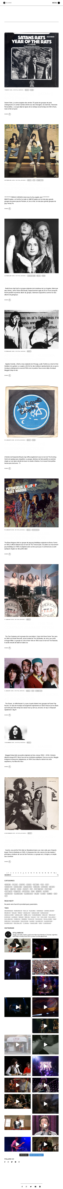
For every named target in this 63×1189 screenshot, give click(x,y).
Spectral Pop (18, 923)
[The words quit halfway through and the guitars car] (45, 986)
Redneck (38, 891)
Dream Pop (7, 912)
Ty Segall (26, 923)
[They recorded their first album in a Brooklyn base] (17, 1122)
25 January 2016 (9, 440)
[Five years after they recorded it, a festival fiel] (45, 967)
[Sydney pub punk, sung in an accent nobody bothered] (17, 1085)
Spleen (37, 893)
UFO (6, 896)
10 (31, 873)
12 (36, 873)
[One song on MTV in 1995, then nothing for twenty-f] (45, 1104)
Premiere (24, 919)
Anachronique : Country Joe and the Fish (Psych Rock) (30, 841)
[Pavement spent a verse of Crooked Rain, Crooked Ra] (45, 948)
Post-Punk (48, 889)
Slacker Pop (8, 893)
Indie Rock (52, 914)
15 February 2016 (9, 351)
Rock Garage (15, 921)
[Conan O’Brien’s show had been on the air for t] (45, 1125)
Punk (31, 90)
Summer (49, 893)
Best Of (25, 910)
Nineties (13, 889)
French (20, 912)
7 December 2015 (9, 742)
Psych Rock (35, 529)
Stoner (43, 893)
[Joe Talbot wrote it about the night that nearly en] (17, 1101)
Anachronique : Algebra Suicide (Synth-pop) (29, 357)
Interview (7, 917)
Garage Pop (8, 886)
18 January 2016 (9, 529)
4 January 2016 (8, 690)
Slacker (45, 891)
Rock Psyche (24, 921)
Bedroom (7, 884)
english (14, 912)
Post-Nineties (38, 889)
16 (48, 873)
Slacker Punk (18, 893)
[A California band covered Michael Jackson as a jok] (45, 1007)
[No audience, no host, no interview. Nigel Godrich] (45, 1026)
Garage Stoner (9, 914)
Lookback (14, 917)
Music (27, 90)
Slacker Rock (28, 893)
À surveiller (47, 923)
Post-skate (51, 917)
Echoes (29, 884)
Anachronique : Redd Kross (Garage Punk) (25, 281)
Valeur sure (33, 923)
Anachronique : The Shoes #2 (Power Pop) (31, 696)
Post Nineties (8, 919)
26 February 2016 (9, 180)
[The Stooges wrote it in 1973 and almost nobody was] (17, 1044)
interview (44, 886)
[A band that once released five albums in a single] (45, 1085)
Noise (19, 889)
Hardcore (36, 886)
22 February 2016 (9, 275)
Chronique (40, 910)
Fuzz (47, 884)
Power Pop (40, 180)
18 (54, 873)
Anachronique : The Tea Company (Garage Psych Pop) (29, 627)
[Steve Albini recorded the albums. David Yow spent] (17, 970)
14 (42, 873)
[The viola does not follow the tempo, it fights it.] (45, 1044)
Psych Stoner (48, 919)
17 (51, 873)
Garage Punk (31, 275)
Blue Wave (32, 910)
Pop (34, 180)
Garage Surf (18, 914)
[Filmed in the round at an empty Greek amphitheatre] (17, 945)
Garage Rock (28, 886)
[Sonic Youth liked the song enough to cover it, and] (17, 1007)
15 (45, 873)
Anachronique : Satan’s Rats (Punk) (28, 96)
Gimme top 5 (27, 914)
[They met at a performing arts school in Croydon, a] (45, 1144)
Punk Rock (7, 921)
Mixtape (52, 886)
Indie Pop (45, 914)
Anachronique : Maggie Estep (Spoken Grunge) (28, 748)
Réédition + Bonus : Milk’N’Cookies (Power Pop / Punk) (27, 188)
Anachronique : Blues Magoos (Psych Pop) (27, 536)
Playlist (25, 889)
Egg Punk (36, 884)
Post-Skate (8, 891)
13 (39, 873)
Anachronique (8, 910)
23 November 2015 (9, 833)
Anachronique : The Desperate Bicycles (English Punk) (24, 448)
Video (40, 923)
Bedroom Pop (18, 910)
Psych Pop (31, 919)
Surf (55, 893)
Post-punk (44, 917)
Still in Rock (20, 180)
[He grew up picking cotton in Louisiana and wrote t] (17, 1066)
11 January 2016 (9, 619)
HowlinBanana (36, 914)
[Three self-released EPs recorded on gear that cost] (45, 1066)
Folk (42, 884)
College (14, 884)
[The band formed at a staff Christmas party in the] (17, 1144)
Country (22, 884)
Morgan (21, 917)
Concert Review (49, 910)
